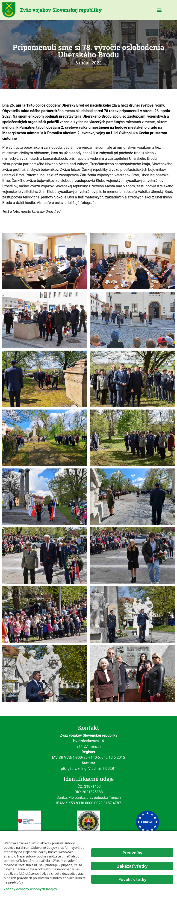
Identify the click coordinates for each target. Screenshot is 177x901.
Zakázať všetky (132, 866)
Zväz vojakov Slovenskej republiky (61, 10)
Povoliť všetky (132, 879)
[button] (159, 10)
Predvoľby (132, 852)
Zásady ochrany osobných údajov (30, 889)
